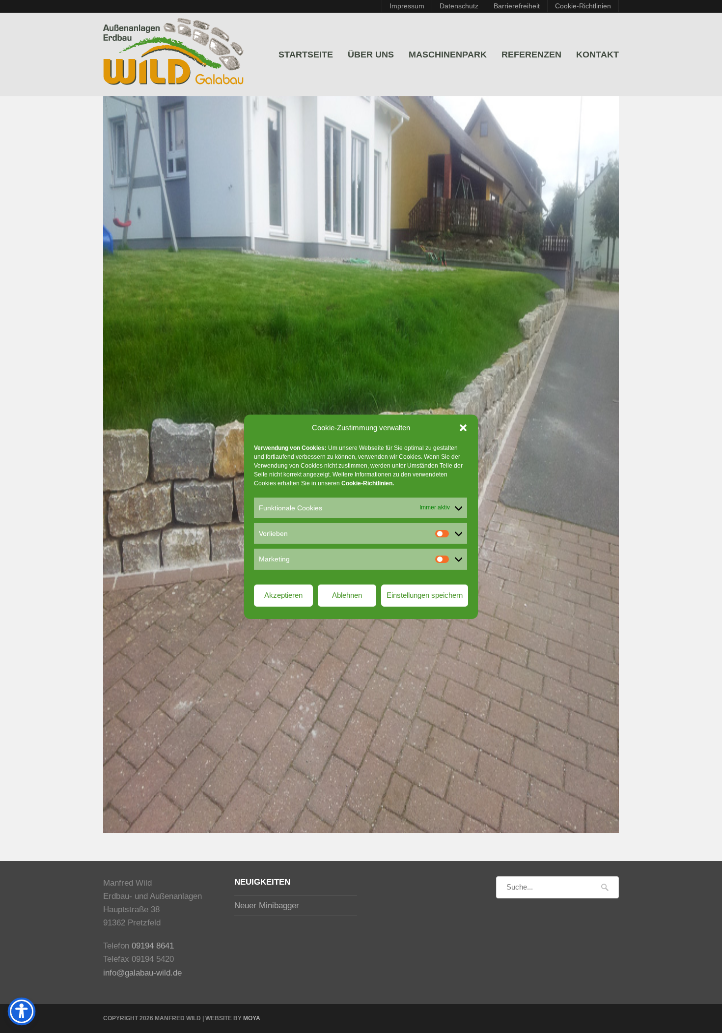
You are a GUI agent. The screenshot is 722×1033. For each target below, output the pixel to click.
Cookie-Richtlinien (583, 6)
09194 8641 (153, 945)
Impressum (406, 6)
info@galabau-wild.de (142, 972)
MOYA (251, 1018)
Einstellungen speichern (425, 595)
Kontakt (597, 54)
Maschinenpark (448, 54)
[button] (463, 427)
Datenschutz (459, 6)
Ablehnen (347, 595)
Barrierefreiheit (517, 6)
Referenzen (531, 54)
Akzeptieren (283, 595)
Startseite (305, 54)
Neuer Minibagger (266, 905)
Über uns (371, 54)
